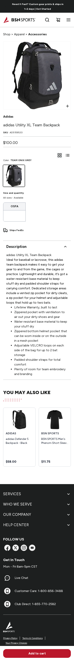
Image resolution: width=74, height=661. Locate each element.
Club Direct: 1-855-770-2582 (35, 604)
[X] (15, 548)
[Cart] (58, 20)
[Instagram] (24, 548)
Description (16, 246)
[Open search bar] (47, 20)
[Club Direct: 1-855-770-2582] (7, 604)
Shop (6, 34)
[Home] (19, 20)
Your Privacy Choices (16, 643)
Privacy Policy (10, 638)
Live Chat (21, 578)
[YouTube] (32, 548)
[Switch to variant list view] (67, 155)
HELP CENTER (16, 525)
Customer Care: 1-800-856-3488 (39, 591)
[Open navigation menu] (68, 20)
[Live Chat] (7, 578)
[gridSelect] (59, 155)
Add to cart (37, 653)
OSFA (14, 206)
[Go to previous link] (5, 6)
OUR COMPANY (17, 514)
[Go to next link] (69, 6)
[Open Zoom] (67, 106)
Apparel (19, 34)
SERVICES (12, 494)
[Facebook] (7, 548)
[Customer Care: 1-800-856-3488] (7, 591)
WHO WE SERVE (17, 504)
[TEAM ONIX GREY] (14, 176)
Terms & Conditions (32, 638)
